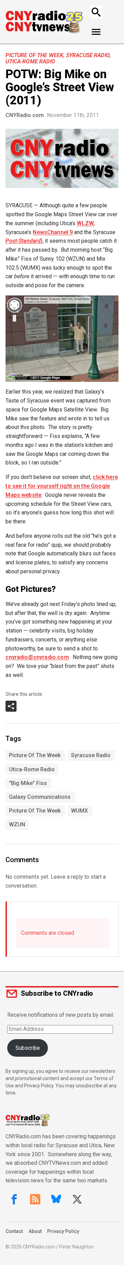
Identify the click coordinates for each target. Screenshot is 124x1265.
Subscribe (28, 1048)
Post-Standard (23, 241)
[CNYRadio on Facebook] (14, 1199)
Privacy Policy (63, 1231)
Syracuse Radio (88, 55)
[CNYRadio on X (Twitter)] (77, 1199)
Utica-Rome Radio (30, 61)
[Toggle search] (96, 12)
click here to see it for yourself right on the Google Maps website (62, 486)
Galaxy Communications (40, 797)
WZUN (17, 824)
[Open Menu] (96, 32)
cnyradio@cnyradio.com (37, 657)
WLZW (85, 223)
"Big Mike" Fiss (28, 783)
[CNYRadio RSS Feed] (35, 1199)
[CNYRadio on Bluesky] (56, 1199)
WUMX (79, 810)
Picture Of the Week (34, 55)
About (35, 1231)
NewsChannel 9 (53, 232)
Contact (14, 1231)
